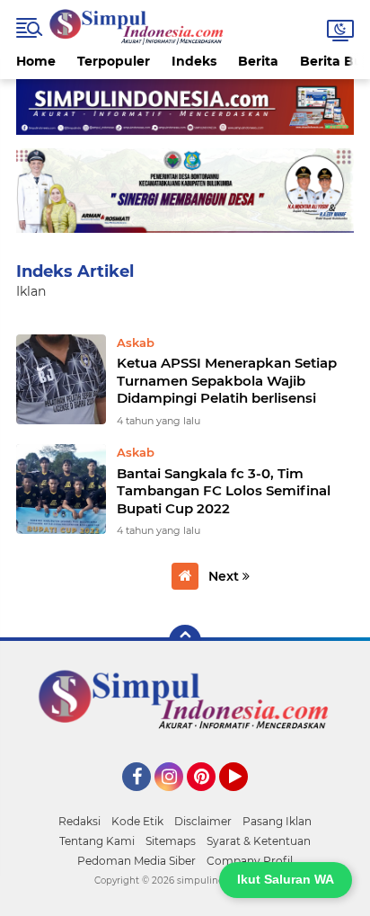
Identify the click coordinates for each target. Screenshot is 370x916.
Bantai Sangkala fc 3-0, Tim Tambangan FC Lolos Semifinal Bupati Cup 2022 (223, 491)
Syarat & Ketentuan (259, 841)
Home (36, 61)
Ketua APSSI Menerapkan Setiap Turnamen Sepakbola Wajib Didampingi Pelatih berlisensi (227, 380)
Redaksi (79, 821)
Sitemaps (170, 841)
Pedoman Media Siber (136, 860)
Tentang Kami (97, 841)
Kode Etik (137, 821)
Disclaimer (203, 821)
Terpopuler (113, 61)
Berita (258, 61)
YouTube (245, 799)
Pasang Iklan (277, 821)
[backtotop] (185, 641)
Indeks (194, 61)
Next (225, 576)
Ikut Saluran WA (285, 879)
